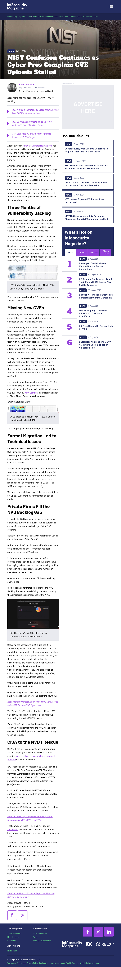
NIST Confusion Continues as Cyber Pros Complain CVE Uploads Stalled (68, 16)
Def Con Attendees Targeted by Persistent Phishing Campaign (96, 296)
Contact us (11, 940)
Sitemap (95, 963)
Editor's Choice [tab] (106, 252)
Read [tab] (70, 252)
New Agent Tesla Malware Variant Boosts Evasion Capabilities (92, 266)
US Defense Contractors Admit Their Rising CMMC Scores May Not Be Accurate (95, 281)
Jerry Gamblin (31, 392)
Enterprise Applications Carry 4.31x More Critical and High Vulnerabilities (95, 344)
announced (12, 829)
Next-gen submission (42, 940)
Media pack (12, 951)
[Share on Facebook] (12, 915)
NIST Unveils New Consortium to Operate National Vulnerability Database (86, 167)
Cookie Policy (85, 963)
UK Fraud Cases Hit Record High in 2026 (96, 327)
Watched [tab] (94, 252)
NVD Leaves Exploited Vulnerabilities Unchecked (84, 200)
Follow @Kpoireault (27, 91)
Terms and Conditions (16, 963)
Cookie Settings (72, 963)
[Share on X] (22, 915)
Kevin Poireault (27, 84)
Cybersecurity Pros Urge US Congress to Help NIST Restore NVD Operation (86, 150)
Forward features (40, 933)
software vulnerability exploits (37, 145)
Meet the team (13, 937)
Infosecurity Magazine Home (19, 16)
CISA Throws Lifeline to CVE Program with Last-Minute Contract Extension (87, 184)
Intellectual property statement (52, 963)
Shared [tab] (82, 252)
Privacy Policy (32, 963)
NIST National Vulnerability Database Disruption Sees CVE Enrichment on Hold (86, 217)
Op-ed (35, 937)
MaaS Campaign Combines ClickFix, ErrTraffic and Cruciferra (93, 313)
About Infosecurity (14, 933)
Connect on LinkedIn (45, 91)
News (35, 16)
